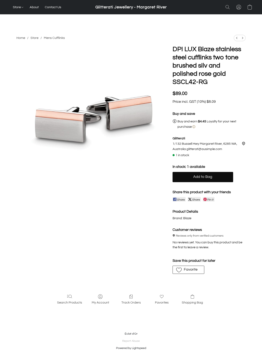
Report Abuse (131, 341)
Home (20, 38)
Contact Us (53, 7)
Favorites (162, 302)
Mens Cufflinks (54, 38)
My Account (100, 302)
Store (17, 7)
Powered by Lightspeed (131, 348)
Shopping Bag (192, 302)
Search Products (69, 302)
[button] (131, 7)
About (34, 7)
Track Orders (131, 302)
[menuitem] (237, 38)
